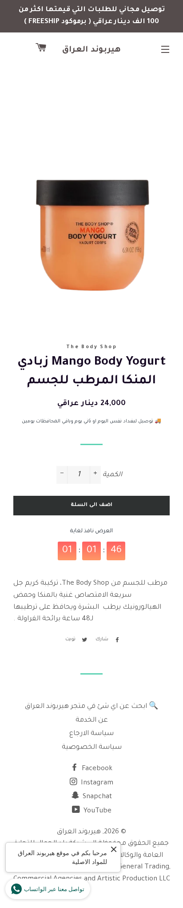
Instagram (96, 783)
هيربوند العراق (91, 50)
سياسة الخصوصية (92, 747)
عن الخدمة (92, 720)
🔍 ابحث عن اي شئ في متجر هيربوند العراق (91, 707)
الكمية (112, 475)
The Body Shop (91, 347)
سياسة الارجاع (91, 734)
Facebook (96, 769)
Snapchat (96, 797)
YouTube (96, 811)
